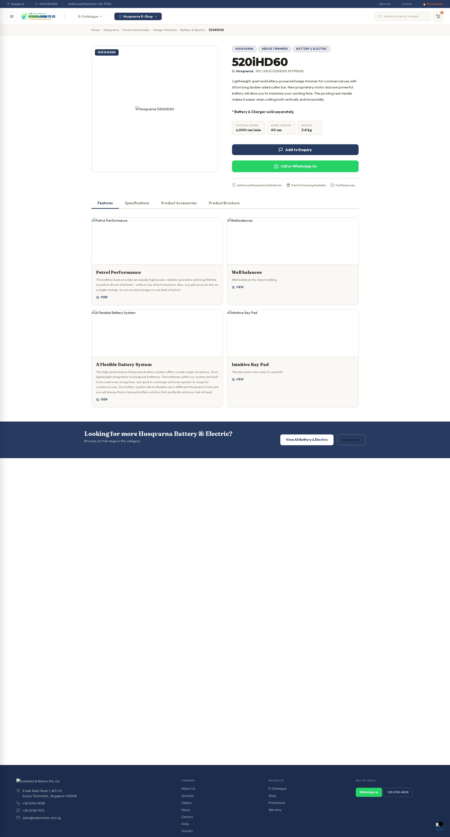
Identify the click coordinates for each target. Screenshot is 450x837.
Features (105, 203)
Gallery (186, 803)
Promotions (435, 4)
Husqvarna (111, 30)
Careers (187, 817)
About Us (385, 4)
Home (95, 30)
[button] (157, 261)
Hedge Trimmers (165, 30)
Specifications (137, 203)
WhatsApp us (369, 792)
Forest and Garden (136, 30)
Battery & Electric (192, 30)
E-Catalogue (88, 16)
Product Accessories (179, 203)
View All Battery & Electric (307, 440)
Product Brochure (224, 203)
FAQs (185, 824)
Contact (406, 4)
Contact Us (351, 440)
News (185, 810)
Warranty (275, 810)
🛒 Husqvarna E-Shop (136, 16)
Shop (272, 796)
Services (187, 796)
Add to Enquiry (298, 149)
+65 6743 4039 (48, 4)
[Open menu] (11, 16)
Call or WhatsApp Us (299, 166)
